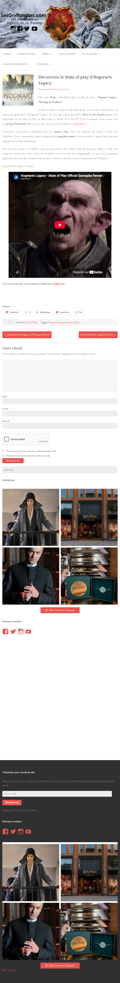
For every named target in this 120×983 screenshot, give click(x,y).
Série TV (47, 54)
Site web (5, 421)
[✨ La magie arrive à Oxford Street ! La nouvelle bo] (89, 517)
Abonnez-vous (12, 802)
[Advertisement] (59, 296)
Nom (5, 396)
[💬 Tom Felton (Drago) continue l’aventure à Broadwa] (30, 576)
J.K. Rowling (90, 54)
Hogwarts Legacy (57, 322)
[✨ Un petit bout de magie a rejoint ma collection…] (89, 576)
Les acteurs (67, 54)
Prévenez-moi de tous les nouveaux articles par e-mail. (28, 455)
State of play (73, 322)
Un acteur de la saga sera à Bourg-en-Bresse (27, 334)
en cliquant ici (78, 124)
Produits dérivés (14, 64)
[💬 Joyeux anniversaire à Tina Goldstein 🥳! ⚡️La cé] (30, 517)
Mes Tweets (8, 970)
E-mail (5, 408)
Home (7, 54)
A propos (42, 64)
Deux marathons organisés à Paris (98, 334)
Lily (67, 89)
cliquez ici (58, 284)
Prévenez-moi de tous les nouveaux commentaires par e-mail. (31, 451)
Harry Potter (26, 54)
